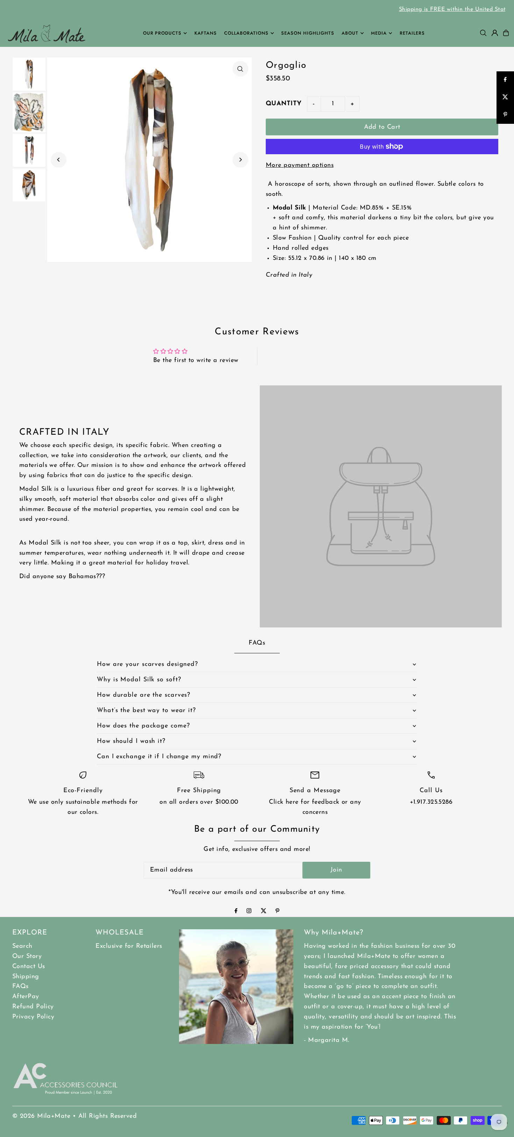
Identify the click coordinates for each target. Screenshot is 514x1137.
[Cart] (506, 33)
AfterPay (25, 997)
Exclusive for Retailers (128, 946)
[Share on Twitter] (505, 97)
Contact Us (28, 967)
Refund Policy (33, 1007)
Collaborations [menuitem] (246, 33)
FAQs (20, 986)
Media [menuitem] (379, 33)
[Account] (495, 33)
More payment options (300, 165)
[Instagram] (249, 912)
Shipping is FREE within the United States (257, 9)
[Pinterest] (277, 912)
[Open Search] (483, 33)
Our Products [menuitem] (162, 33)
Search (22, 946)
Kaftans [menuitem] (205, 33)
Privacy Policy (33, 1017)
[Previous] (58, 160)
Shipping (25, 977)
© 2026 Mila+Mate (41, 1116)
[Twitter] (263, 912)
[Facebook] (236, 912)
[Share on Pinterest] (505, 115)
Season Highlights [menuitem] (307, 33)
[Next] (240, 160)
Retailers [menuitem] (412, 33)
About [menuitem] (350, 33)
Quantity (284, 104)
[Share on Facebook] (505, 80)
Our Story (27, 956)
